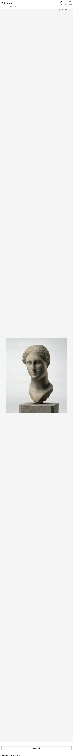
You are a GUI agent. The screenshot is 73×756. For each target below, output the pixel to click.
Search (65, 4)
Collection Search (14, 7)
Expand (35, 748)
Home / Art (4, 7)
